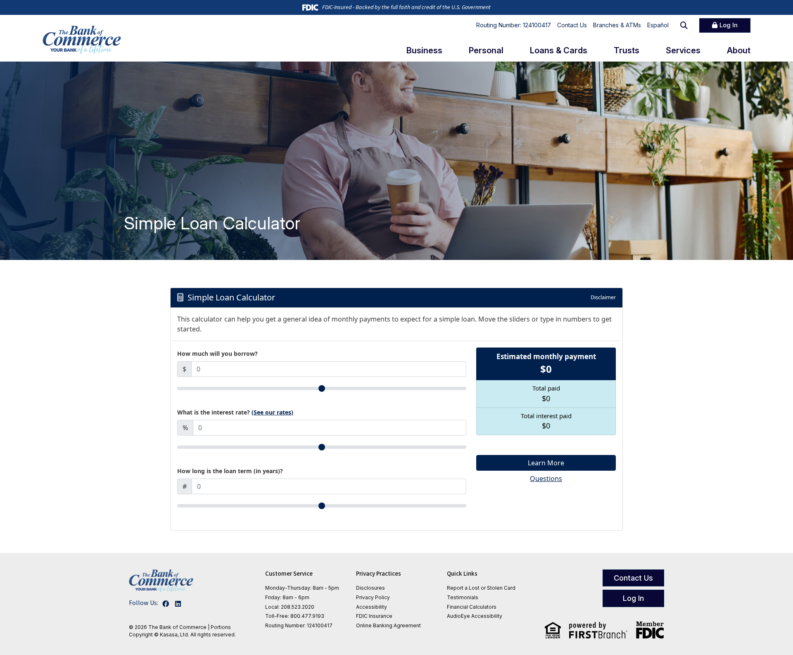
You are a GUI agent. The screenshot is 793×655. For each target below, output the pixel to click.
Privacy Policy (373, 597)
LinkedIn (178, 603)
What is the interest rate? (235, 412)
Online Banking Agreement (388, 625)
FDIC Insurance (374, 616)
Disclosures (370, 588)
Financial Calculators (471, 607)
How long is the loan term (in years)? (230, 471)
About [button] (738, 50)
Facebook (165, 603)
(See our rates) (272, 412)
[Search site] (684, 25)
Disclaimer (603, 297)
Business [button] (424, 50)
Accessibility (371, 607)
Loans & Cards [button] (558, 50)
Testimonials (462, 597)
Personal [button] (486, 50)
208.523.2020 (297, 607)
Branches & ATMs (617, 25)
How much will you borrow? (217, 353)
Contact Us (572, 25)
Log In (728, 25)
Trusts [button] (626, 50)
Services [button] (683, 50)
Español (658, 25)
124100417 (319, 625)
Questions (546, 478)
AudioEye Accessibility (474, 616)
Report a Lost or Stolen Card (481, 588)
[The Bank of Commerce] (82, 40)
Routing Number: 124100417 (513, 25)
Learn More (546, 462)
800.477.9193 (307, 616)
